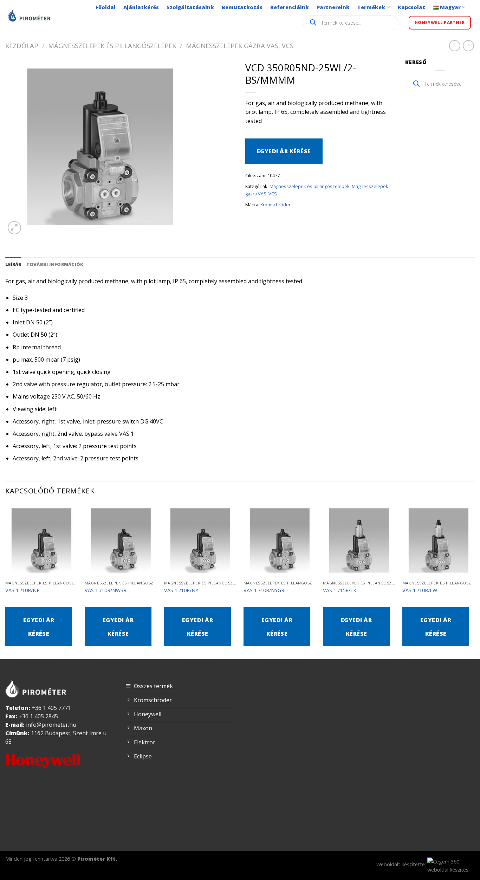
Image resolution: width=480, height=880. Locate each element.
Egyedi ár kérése (284, 151)
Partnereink (333, 7)
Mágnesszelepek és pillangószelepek (112, 45)
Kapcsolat (411, 7)
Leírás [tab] (13, 264)
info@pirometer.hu (51, 725)
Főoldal (106, 7)
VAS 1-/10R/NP (22, 590)
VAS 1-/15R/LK (339, 590)
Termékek (371, 7)
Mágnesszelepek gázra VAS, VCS (239, 45)
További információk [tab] (55, 264)
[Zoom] (14, 228)
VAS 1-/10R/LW (419, 590)
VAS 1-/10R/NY (181, 590)
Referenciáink (289, 7)
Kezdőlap (21, 45)
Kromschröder (275, 204)
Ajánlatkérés (141, 7)
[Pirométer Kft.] (29, 15)
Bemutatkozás (242, 7)
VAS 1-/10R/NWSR (106, 590)
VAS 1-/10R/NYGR (264, 590)
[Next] (474, 580)
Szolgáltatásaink (190, 7)
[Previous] (5, 580)
